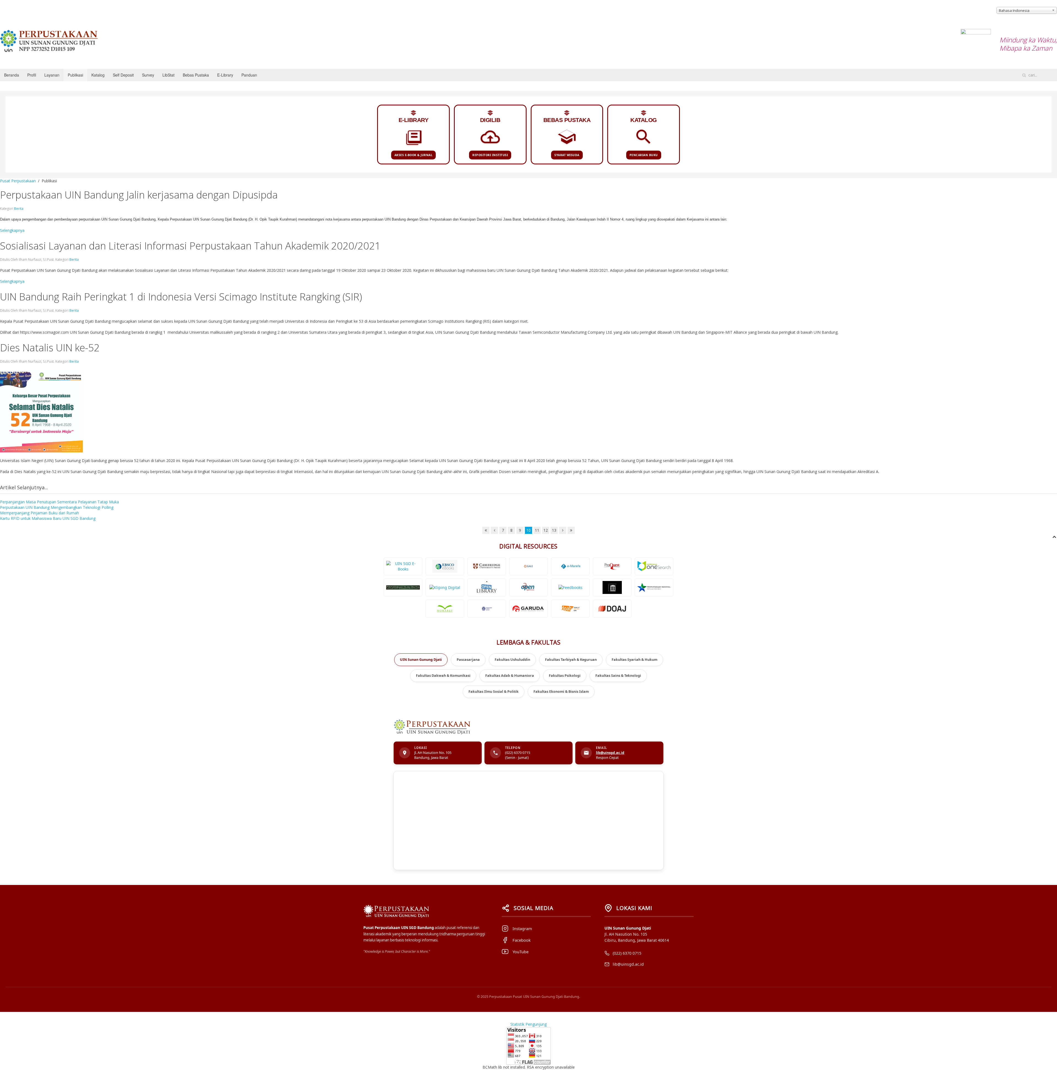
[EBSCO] (445, 566)
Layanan (51, 75)
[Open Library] (486, 587)
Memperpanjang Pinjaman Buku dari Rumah (39, 512)
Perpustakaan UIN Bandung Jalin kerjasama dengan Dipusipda (139, 195)
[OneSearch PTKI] (654, 566)
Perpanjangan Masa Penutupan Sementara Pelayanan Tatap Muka (59, 501)
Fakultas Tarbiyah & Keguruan (571, 659)
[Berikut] (562, 530)
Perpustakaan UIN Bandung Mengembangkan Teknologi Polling (56, 507)
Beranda (11, 75)
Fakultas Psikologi (565, 675)
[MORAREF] (445, 609)
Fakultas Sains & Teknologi (618, 675)
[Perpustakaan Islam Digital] (403, 587)
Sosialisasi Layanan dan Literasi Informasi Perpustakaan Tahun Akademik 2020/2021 (190, 245)
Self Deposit (123, 75)
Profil (31, 75)
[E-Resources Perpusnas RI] (654, 587)
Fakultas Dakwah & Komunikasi (443, 675)
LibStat (168, 75)
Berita (18, 208)
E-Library (225, 75)
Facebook (522, 940)
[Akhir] (571, 530)
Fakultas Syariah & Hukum (634, 659)
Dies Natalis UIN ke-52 (50, 347)
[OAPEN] (528, 587)
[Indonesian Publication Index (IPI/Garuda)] (528, 609)
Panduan (249, 75)
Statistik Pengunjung (528, 1024)
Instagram (522, 928)
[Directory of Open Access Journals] (612, 609)
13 (554, 530)
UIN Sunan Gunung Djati (421, 659)
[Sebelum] (494, 530)
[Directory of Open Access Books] (570, 609)
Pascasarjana (468, 659)
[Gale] (528, 566)
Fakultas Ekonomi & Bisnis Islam (561, 691)
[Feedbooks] (570, 587)
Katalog (98, 75)
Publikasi (75, 75)
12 (545, 530)
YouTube (520, 951)
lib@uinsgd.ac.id (610, 752)
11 (537, 530)
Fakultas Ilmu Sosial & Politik (493, 691)
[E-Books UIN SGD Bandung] (403, 566)
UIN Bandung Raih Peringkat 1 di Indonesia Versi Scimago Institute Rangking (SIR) (181, 296)
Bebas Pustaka (196, 75)
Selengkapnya (12, 230)
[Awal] (485, 530)
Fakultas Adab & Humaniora (509, 675)
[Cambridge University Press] (486, 566)
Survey (148, 75)
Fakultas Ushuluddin (512, 659)
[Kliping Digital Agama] (445, 587)
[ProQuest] (612, 566)
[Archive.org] (612, 587)
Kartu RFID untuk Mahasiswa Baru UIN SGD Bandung (48, 518)
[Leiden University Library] (486, 609)
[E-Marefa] (570, 566)
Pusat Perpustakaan (18, 180)
